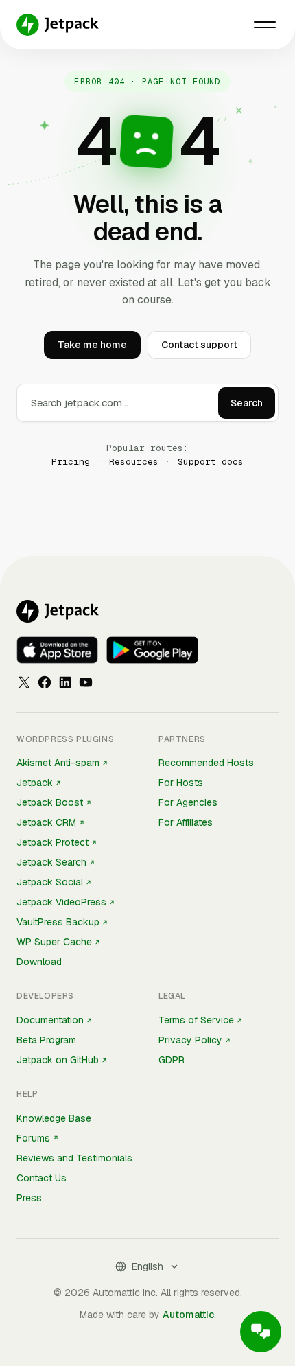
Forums (33, 1138)
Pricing (70, 461)
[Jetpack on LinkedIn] (65, 682)
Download (39, 962)
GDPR (171, 1060)
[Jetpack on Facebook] (44, 682)
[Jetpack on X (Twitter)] (24, 682)
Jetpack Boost (49, 802)
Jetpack (34, 782)
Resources (133, 461)
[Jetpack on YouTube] (85, 682)
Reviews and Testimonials (74, 1158)
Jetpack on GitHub (57, 1060)
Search (247, 403)
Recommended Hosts (206, 762)
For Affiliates (185, 822)
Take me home (92, 344)
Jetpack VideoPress (61, 902)
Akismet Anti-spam (57, 762)
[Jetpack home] (57, 25)
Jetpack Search (51, 862)
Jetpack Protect (52, 842)
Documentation (50, 1020)
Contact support (199, 344)
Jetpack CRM (46, 822)
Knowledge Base (53, 1118)
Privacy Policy (190, 1040)
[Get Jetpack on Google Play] (152, 650)
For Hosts (180, 782)
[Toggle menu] (265, 24)
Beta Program (46, 1040)
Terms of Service (196, 1020)
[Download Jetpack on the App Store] (57, 650)
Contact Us (41, 1178)
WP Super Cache (54, 942)
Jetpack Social (49, 882)
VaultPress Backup (57, 922)
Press (29, 1198)
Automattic (188, 1314)
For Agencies (187, 802)
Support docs (211, 461)
